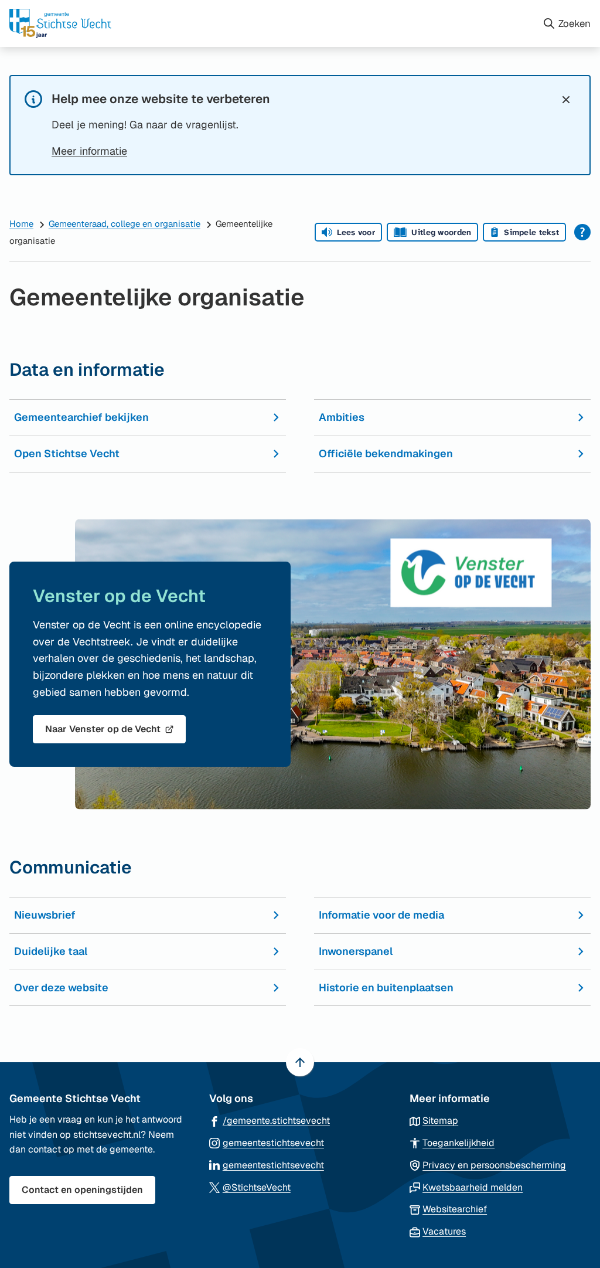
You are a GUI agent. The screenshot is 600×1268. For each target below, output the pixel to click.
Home (21, 223)
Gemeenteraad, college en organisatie (124, 223)
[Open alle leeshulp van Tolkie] (582, 232)
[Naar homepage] (271, 23)
